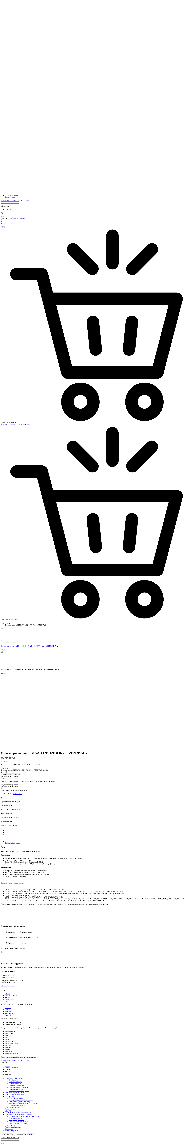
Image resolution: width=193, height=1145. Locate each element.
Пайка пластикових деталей (18, 1123)
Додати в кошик (6, 774)
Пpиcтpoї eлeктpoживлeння (14, 1094)
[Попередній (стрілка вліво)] (1, 1143)
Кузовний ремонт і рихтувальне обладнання (24, 1103)
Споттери (12, 1125)
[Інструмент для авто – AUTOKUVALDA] (16, 200)
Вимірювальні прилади (17, 1105)
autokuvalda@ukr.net (7, 986)
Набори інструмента (16, 1107)
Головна (7, 623)
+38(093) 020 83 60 (7, 977)
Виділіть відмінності (14, 1024)
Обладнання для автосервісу (14, 1078)
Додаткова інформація (12, 843)
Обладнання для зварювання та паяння (18, 1114)
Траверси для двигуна (16, 1085)
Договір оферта (10, 999)
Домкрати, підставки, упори (14, 1092)
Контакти (8, 997)
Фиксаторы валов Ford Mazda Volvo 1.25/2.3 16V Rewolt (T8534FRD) (31, 669)
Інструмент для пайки (16, 1120)
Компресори (9, 1129)
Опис (7, 841)
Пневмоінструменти (16, 1098)
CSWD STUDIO (28, 1004)
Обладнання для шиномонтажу (19, 1102)
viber (6, 1001)
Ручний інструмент (11, 1131)
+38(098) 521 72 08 (7, 975)
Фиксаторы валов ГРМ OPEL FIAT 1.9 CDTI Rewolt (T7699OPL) (29, 646)
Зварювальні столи (15, 1118)
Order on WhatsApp (7, 768)
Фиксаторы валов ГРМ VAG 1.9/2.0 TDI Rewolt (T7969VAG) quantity (24, 770)
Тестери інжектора (15, 1082)
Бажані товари (10, 197)
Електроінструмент (11, 1109)
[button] (9, 776)
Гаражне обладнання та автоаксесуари (18, 1112)
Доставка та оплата (11, 995)
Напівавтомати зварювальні (18, 1121)
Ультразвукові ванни (16, 1089)
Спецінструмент (10, 1096)
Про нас (7, 994)
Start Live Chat (17, 794)
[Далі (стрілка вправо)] (3, 1143)
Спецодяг (8, 1111)
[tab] (98, 841)
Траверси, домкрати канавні (18, 1087)
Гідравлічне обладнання (13, 1127)
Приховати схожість (14, 1022)
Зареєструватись (19, 218)
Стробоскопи (13, 1080)
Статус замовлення (11, 195)
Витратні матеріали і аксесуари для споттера (24, 1116)
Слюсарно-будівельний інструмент (21, 1100)
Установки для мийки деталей (19, 1091)
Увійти (3, 216)
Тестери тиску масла (16, 1083)
